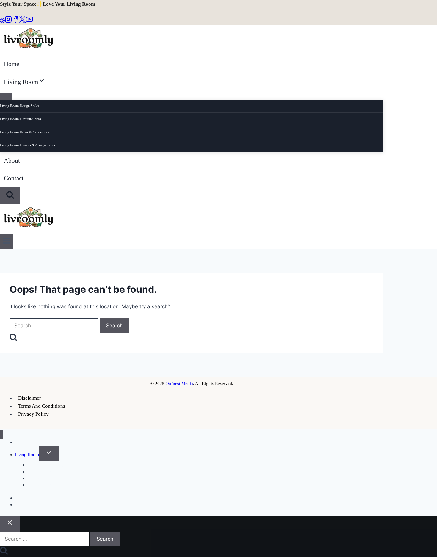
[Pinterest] (2, 21)
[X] (22, 21)
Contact (13, 178)
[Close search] (10, 524)
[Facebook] (15, 21)
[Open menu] (6, 241)
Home (11, 64)
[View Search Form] (10, 195)
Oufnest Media (179, 383)
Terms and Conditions (41, 406)
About (12, 160)
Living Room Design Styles (19, 106)
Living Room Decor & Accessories (24, 132)
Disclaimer (29, 398)
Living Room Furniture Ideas (20, 119)
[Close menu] (1, 434)
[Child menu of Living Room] (6, 96)
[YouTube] (29, 21)
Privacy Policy (33, 414)
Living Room (27, 454)
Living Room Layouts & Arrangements (27, 145)
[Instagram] (8, 21)
